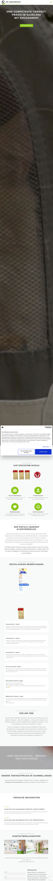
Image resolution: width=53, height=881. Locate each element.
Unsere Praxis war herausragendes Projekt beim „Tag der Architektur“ (24, 809)
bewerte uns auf (23, 584)
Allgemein (6, 806)
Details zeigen (46, 446)
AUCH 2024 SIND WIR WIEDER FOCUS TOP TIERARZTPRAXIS (24, 820)
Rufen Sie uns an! (26, 22)
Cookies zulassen (43, 451)
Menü (51, 2)
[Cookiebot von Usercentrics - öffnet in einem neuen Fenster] (46, 427)
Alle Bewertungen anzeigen (21, 589)
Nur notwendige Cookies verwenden (26, 451)
